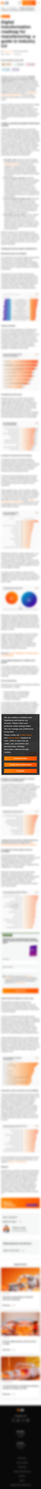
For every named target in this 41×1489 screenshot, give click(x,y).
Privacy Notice (14, 738)
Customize (20, 771)
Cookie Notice (26, 735)
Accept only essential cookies (20, 765)
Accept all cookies (20, 758)
